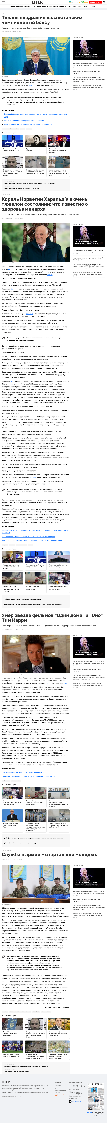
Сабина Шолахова (7, 218)
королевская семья (21, 545)
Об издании (58, 1085)
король (30, 545)
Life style (45, 6)
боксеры (28, 128)
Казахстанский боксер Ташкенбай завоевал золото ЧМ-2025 (28, 124)
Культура (56, 6)
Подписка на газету (95, 2)
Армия (11, 1011)
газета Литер (36, 1011)
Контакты (57, 1092)
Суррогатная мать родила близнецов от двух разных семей (23, 599)
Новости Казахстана (16, 6)
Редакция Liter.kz (6, 859)
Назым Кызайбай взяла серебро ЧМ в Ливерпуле (24, 121)
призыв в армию (46, 1011)
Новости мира (28, 6)
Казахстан (5, 128)
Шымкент (5, 1011)
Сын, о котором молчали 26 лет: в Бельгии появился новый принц (28, 537)
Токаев (22, 128)
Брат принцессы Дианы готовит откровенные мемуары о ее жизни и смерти (33, 540)
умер (8, 780)
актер (13, 780)
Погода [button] (93, 6)
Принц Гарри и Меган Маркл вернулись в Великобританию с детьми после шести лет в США (33, 838)
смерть (18, 780)
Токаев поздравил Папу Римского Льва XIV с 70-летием (21, 188)
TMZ (65, 683)
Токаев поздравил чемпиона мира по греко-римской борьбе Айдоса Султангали (29, 183)
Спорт (51, 6)
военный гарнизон (26, 1011)
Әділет (69, 6)
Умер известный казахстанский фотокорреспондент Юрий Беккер (28, 776)
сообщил (11, 269)
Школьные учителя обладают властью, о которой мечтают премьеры (26, 1066)
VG (12, 381)
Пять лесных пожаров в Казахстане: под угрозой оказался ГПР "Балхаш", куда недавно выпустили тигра (89, 79)
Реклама (57, 1087)
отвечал (33, 477)
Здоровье (5, 545)
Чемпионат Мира (14, 128)
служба (17, 1011)
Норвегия (12, 545)
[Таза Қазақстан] (84, 2)
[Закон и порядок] (74, 2)
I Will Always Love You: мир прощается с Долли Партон (86, 56)
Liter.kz (32, 85)
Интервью (37, 6)
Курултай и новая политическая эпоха (16, 1071)
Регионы (63, 6)
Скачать (89, 1112)
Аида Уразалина (6, 31)
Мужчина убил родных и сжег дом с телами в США (20, 843)
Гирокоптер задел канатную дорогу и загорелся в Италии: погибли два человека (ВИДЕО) (33, 604)
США (4, 780)
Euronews (14, 289)
